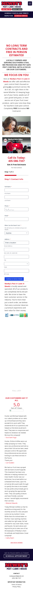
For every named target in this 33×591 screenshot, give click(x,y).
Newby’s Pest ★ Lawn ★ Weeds (11, 5)
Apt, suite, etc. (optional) (10, 253)
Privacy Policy (16, 587)
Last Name (7, 200)
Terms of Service (16, 584)
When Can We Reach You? (13, 225)
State (5, 267)
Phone (7, 206)
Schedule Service (21, 16)
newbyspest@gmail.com (16, 576)
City (5, 260)
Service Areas (17, 9)
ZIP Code (6, 274)
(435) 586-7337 (6, 9)
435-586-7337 (16, 161)
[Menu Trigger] (30, 3)
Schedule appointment (16, 556)
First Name (7, 193)
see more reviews (17, 543)
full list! (16, 391)
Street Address (8, 246)
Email (7, 215)
